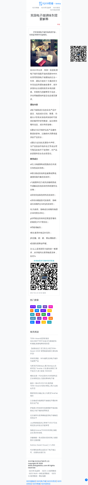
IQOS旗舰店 (31, 481)
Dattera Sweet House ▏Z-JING (42, 445)
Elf (32, 310)
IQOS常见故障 (46, 7)
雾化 (43, 314)
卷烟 (32, 314)
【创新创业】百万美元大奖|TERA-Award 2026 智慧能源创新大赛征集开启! (44, 351)
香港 (50, 318)
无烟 (49, 322)
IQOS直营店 (45, 484)
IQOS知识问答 (55, 10)
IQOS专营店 (51, 481)
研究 (50, 306)
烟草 (39, 306)
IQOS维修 (35, 7)
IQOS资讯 (56, 7)
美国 (45, 306)
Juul (45, 318)
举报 (58, 24)
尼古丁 (43, 310)
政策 (49, 310)
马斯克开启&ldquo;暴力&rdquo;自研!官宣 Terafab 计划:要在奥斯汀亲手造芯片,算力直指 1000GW (43, 368)
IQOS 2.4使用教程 (49, 471)
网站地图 (42, 476)
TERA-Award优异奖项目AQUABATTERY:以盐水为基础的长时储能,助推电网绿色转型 (43, 341)
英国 (38, 314)
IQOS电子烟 (41, 481)
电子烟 (33, 306)
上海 (39, 318)
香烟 (37, 310)
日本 (43, 322)
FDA (38, 322)
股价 (32, 322)
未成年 (33, 318)
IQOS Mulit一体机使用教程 (39, 473)
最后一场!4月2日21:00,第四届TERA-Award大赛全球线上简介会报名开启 (44, 385)
